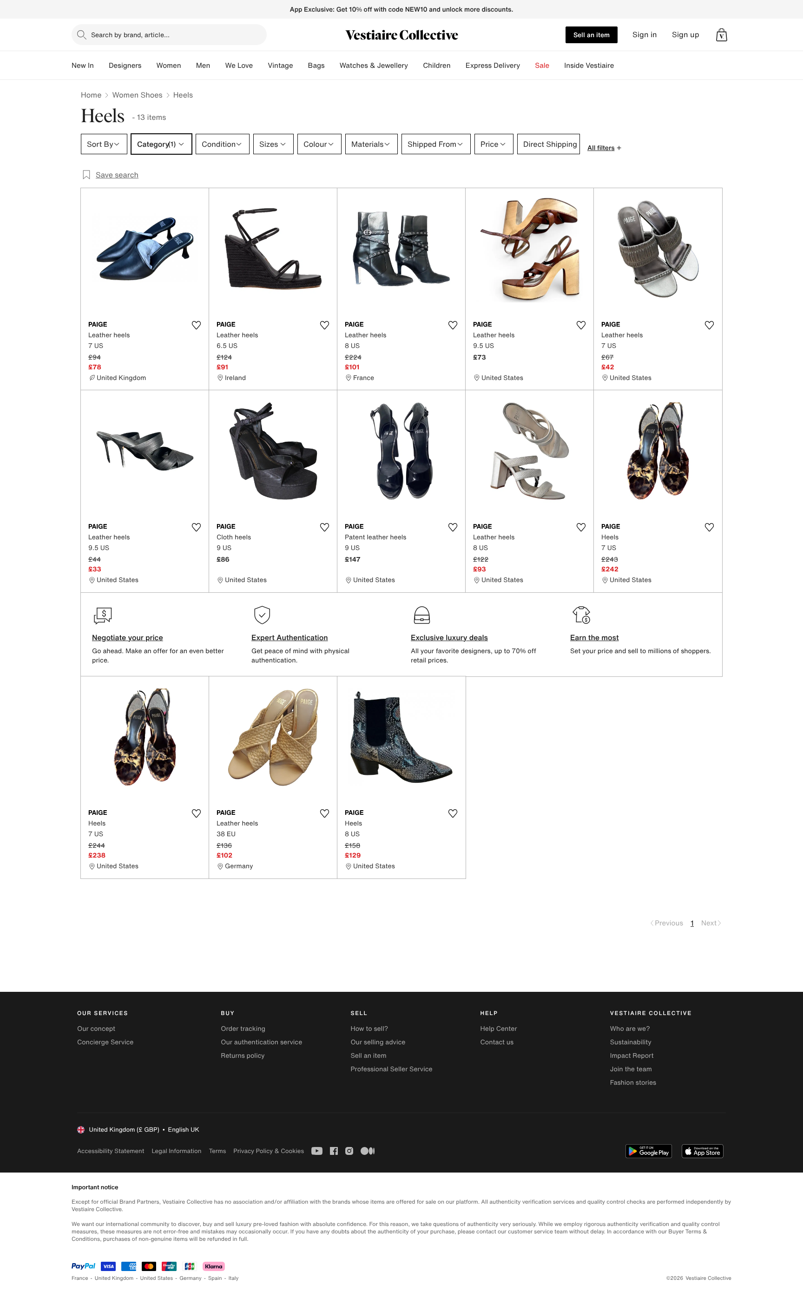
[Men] (217, 65)
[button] (721, 34)
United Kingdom (114, 1278)
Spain (215, 1278)
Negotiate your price (127, 637)
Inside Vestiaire (589, 65)
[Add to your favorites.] (196, 325)
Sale (542, 65)
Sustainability (631, 1042)
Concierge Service (105, 1042)
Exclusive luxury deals (449, 637)
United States (156, 1278)
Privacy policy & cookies (268, 1151)
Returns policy (242, 1056)
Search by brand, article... (130, 34)
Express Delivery (493, 65)
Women (168, 65)
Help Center (498, 1029)
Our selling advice (377, 1042)
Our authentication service (261, 1042)
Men (203, 65)
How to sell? (369, 1029)
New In (83, 65)
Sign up (685, 34)
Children (437, 65)
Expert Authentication (289, 637)
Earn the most (594, 637)
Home (91, 94)
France (80, 1278)
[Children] (458, 65)
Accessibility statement (110, 1151)
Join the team (631, 1069)
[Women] (188, 65)
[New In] (101, 65)
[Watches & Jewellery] (415, 65)
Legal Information (176, 1151)
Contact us (497, 1042)
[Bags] (332, 65)
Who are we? (630, 1029)
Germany (190, 1278)
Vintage (280, 65)
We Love (239, 65)
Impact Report (632, 1056)
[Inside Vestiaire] (621, 65)
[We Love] (260, 65)
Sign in (644, 34)
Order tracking (243, 1029)
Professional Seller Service (391, 1069)
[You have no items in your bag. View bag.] (721, 34)
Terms (217, 1151)
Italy (234, 1278)
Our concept (96, 1029)
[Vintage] (300, 65)
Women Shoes (137, 94)
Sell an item (591, 34)
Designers (125, 65)
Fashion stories (633, 1083)
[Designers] (148, 65)
